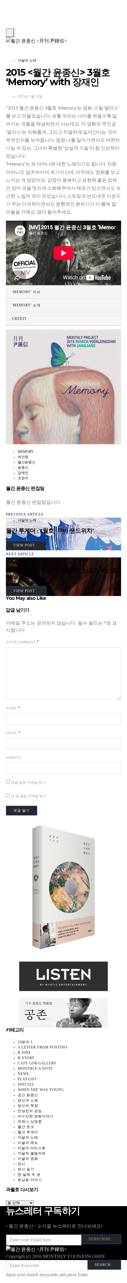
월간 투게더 (28, 1132)
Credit (19, 319)
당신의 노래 (28, 1100)
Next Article (20, 554)
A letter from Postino (42, 1047)
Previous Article (24, 514)
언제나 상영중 (30, 1121)
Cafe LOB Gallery (37, 1063)
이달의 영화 (28, 1159)
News (23, 1074)
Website (13, 758)
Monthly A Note (35, 1068)
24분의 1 (25, 1042)
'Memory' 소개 (26, 305)
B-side (24, 1053)
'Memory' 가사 (26, 292)
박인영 (23, 457)
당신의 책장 (28, 1106)
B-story (26, 1058)
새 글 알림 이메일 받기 (28, 796)
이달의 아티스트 (32, 1148)
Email (11, 733)
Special (26, 1084)
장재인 (23, 473)
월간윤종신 (26, 462)
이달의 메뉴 (28, 1143)
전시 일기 (26, 1169)
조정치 (23, 478)
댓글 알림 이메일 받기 (28, 782)
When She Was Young (41, 1090)
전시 (21, 1164)
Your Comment (20, 642)
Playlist (27, 1079)
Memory (26, 452)
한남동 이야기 (30, 1180)
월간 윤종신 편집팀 (25, 488)
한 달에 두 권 (29, 1175)
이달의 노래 (27, 60)
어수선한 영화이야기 (35, 1116)
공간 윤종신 (28, 1095)
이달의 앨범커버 (32, 1153)
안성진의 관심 (30, 1111)
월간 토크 (26, 1127)
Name (11, 708)
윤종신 (23, 467)
